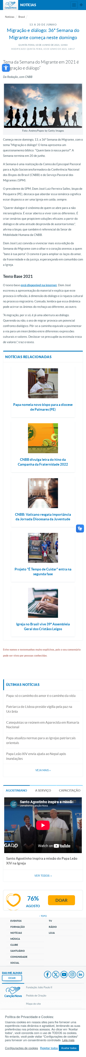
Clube (14, 945)
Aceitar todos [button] (69, 1048)
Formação (17, 927)
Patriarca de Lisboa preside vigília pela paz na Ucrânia (39, 709)
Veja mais (43, 770)
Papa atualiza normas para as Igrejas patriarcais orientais (41, 740)
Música (15, 939)
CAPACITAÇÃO (69, 790)
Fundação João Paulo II (39, 987)
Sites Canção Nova (81, 5)
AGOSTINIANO (16, 790)
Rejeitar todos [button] (49, 1048)
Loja (52, 933)
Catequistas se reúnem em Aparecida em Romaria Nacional (42, 724)
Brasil (21, 16)
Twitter (56, 975)
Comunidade (18, 957)
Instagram (72, 975)
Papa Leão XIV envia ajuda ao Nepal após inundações (36, 756)
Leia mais (68, 1040)
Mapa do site (33, 1003)
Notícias (9, 16)
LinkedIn (80, 975)
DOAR (12, 978)
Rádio (53, 927)
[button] (6, 68)
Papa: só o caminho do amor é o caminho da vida (41, 695)
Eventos (16, 921)
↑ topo (43, 916)
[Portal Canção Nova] (10, 5)
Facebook (47, 975)
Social (14, 963)
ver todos (43, 875)
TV (50, 921)
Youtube (64, 975)
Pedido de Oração (36, 995)
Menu (74, 5)
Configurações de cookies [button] (21, 1048)
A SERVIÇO (43, 790)
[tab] (16, 790)
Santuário (17, 951)
